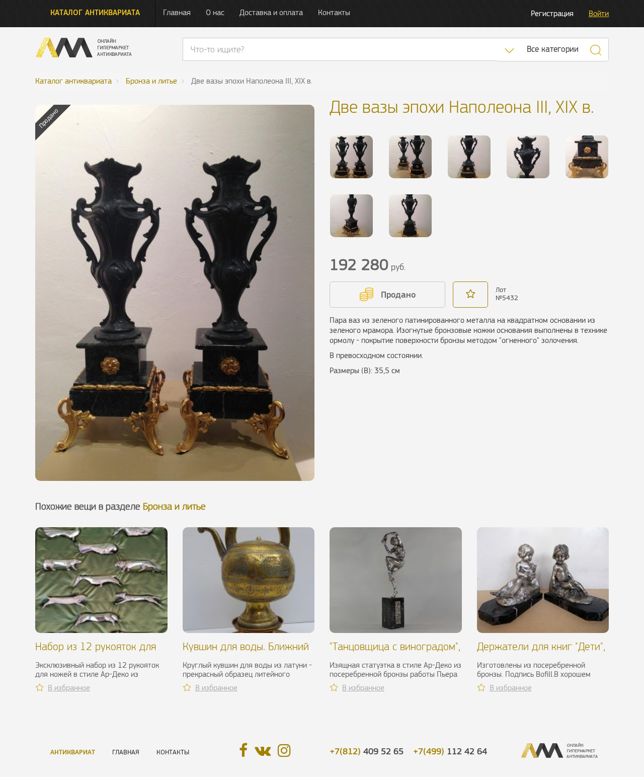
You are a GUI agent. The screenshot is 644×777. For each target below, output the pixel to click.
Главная (177, 12)
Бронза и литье (174, 506)
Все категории (553, 49)
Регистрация (552, 13)
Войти (599, 13)
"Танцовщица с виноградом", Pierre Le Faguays (395, 652)
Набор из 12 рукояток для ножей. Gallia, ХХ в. (95, 652)
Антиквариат (72, 752)
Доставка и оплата (271, 12)
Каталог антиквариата (95, 12)
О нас (215, 12)
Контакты (334, 12)
